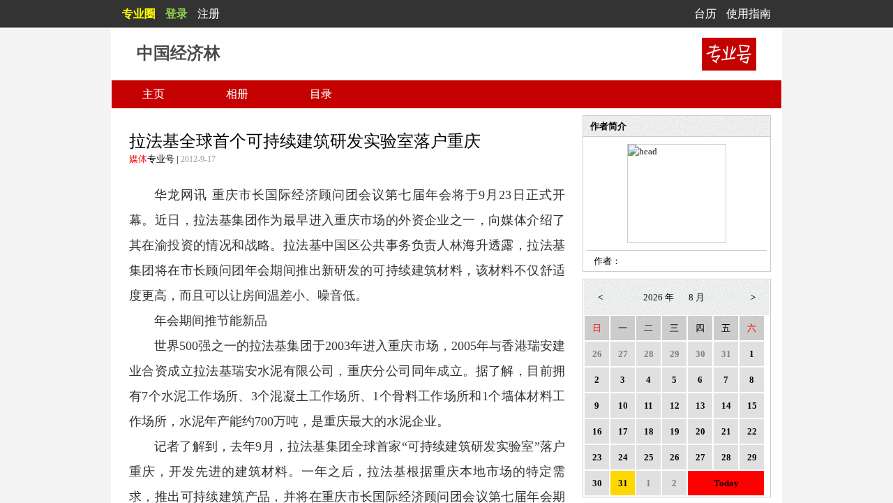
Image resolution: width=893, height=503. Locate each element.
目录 (321, 94)
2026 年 (658, 297)
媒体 (138, 159)
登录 (176, 14)
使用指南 (748, 14)
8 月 (697, 297)
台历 (705, 14)
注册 (208, 14)
